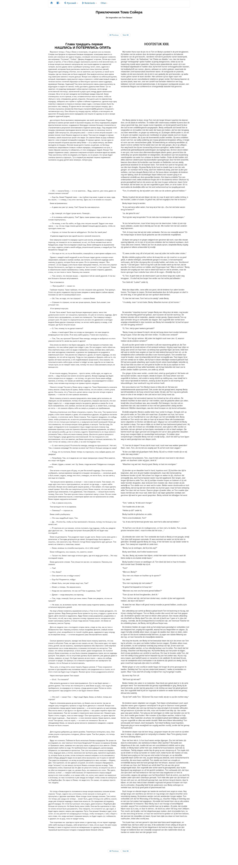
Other (103, 3)
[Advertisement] (119, 24)
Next (125, 35)
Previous (115, 35)
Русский (71, 3)
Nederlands (89, 3)
